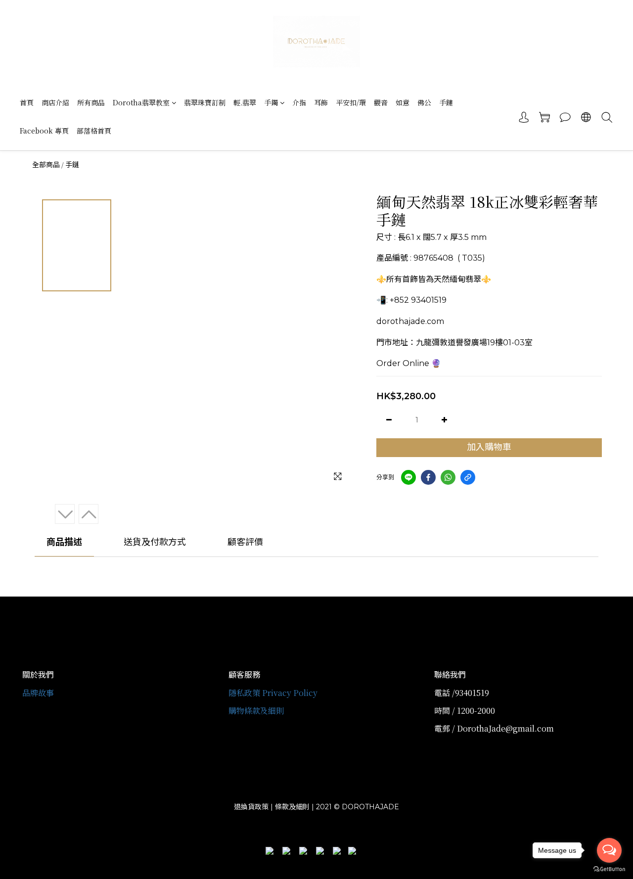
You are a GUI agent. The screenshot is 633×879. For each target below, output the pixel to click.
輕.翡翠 (244, 102)
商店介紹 (55, 102)
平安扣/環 (351, 102)
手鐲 (271, 102)
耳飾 (321, 102)
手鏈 (446, 102)
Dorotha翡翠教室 (141, 102)
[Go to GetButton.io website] (609, 869)
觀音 (381, 102)
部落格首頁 (94, 131)
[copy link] (467, 477)
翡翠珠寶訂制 (205, 102)
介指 (299, 102)
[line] (408, 477)
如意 (402, 102)
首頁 (27, 102)
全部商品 (46, 164)
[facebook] (428, 477)
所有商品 (91, 102)
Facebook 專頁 (44, 131)
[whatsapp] (448, 477)
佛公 (424, 102)
